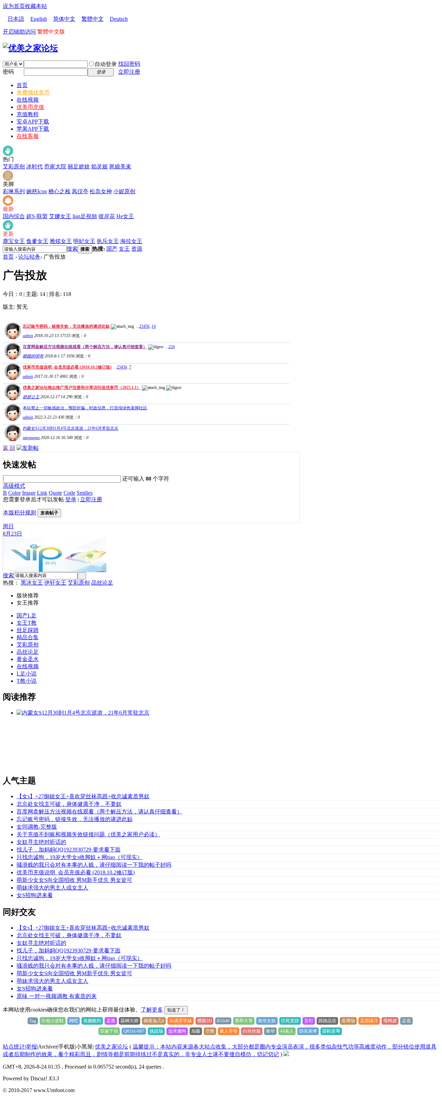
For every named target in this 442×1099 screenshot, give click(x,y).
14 (154, 326)
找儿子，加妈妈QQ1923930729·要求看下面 (69, 850)
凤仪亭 (80, 191)
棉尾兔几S (154, 1020)
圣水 (33, 659)
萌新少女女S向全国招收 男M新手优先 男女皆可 (74, 880)
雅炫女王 (61, 241)
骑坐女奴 (267, 1020)
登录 (70, 499)
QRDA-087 (133, 1031)
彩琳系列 (14, 191)
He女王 (125, 216)
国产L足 (27, 615)
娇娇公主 (31, 396)
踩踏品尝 (327, 1020)
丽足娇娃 (79, 166)
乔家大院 (55, 166)
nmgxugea (31, 437)
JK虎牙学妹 (180, 1020)
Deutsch (119, 19)
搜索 (72, 249)
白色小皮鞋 (52, 1020)
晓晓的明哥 (33, 356)
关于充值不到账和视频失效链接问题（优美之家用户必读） (88, 834)
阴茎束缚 (308, 1031)
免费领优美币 (33, 92)
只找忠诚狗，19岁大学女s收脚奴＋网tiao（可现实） (80, 857)
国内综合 (14, 216)
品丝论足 (102, 583)
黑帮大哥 (244, 1020)
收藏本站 (36, 6)
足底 (406, 1020)
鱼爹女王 (37, 241)
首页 (22, 85)
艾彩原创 (14, 166)
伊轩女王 (55, 583)
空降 (209, 1031)
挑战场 (156, 1031)
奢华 (270, 1031)
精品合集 (28, 637)
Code (69, 493)
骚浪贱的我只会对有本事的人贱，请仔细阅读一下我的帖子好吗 (94, 865)
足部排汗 (369, 1020)
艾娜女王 (60, 216)
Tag (32, 1020)
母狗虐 (390, 1020)
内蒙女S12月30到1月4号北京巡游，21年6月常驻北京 (70, 428)
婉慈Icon (36, 191)
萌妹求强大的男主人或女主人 (52, 888)
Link (42, 493)
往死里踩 (290, 1020)
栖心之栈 (59, 191)
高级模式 (14, 486)
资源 (136, 249)
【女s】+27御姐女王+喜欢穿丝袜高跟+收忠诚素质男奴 (83, 796)
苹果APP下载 (33, 129)
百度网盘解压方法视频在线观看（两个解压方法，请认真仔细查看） (85, 346)
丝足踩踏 (28, 630)
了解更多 (152, 1010)
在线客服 (28, 136)
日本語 (16, 19)
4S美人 (287, 1031)
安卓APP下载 (33, 121)
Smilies (85, 493)
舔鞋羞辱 (331, 1031)
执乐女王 (108, 241)
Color (14, 493)
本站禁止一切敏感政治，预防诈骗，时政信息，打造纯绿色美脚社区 (85, 408)
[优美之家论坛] (30, 48)
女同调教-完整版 (37, 827)
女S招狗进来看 (35, 895)
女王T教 (27, 623)
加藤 (195, 1031)
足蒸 (110, 1020)
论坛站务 (29, 257)
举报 (31, 1047)
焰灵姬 (99, 166)
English (38, 19)
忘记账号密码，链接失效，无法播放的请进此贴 (66, 326)
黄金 (22, 659)
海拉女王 (131, 241)
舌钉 (308, 1020)
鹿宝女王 (14, 241)
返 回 (9, 448)
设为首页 (14, 6)
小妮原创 (124, 191)
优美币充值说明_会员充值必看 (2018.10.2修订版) (67, 367)
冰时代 (34, 166)
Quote (55, 493)
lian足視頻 (85, 216)
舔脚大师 (129, 1020)
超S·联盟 (37, 216)
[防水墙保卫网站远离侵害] (286, 1054)
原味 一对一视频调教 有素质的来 (57, 996)
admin (28, 335)
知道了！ (176, 1010)
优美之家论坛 (111, 1047)
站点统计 (14, 1047)
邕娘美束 (120, 166)
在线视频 (28, 100)
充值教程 (28, 114)
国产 (111, 249)
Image (29, 493)
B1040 (223, 1020)
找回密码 (129, 64)
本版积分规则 (19, 512)
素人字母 (229, 1031)
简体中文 (64, 19)
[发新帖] (28, 448)
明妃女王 (84, 241)
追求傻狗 (177, 1031)
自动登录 (106, 64)
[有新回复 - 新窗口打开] (12, 439)
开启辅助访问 (19, 32)
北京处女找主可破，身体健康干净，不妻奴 (69, 804)
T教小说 (27, 681)
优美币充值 (30, 107)
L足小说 (27, 674)
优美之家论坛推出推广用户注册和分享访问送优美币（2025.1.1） (82, 387)
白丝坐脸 (252, 1031)
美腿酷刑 (92, 1020)
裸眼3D (204, 1020)
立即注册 (129, 72)
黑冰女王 (32, 583)
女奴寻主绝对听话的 (41, 842)
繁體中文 (92, 19)
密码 (8, 72)
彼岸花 (106, 216)
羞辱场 (348, 1020)
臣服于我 (109, 1031)
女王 (124, 249)
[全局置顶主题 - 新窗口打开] (12, 337)
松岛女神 (101, 191)
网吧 (73, 1020)
